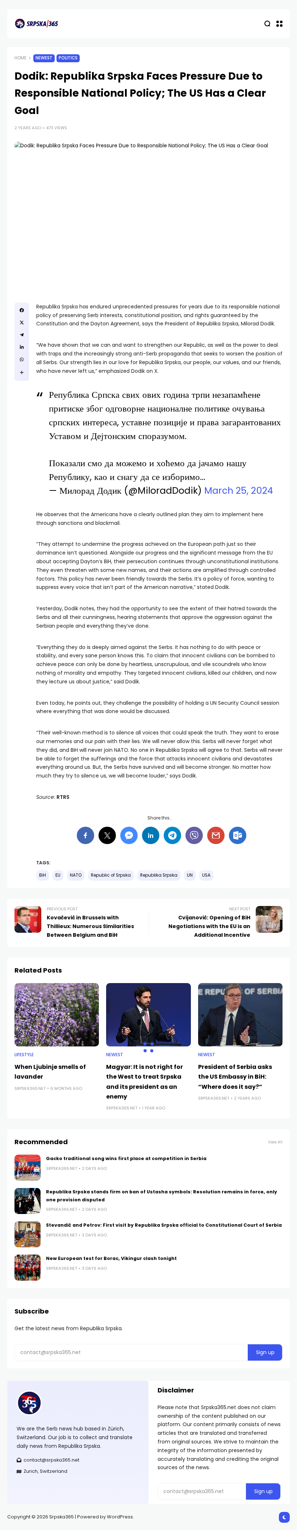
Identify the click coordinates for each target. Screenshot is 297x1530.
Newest (44, 58)
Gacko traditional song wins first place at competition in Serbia (126, 1158)
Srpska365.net (30, 1088)
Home (20, 58)
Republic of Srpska (111, 875)
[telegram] (22, 335)
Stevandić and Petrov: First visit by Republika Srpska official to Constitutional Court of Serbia (164, 1225)
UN (190, 875)
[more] (22, 372)
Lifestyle (24, 1055)
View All (275, 1142)
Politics (68, 58)
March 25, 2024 (238, 490)
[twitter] (22, 322)
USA (206, 875)
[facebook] (22, 310)
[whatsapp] (22, 359)
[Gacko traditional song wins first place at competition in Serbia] (27, 1168)
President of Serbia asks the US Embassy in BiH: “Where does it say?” (235, 1077)
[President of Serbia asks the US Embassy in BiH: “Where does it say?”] (240, 1014)
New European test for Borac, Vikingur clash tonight (111, 1258)
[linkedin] (22, 347)
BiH (42, 875)
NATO (75, 875)
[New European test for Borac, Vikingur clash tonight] (27, 1268)
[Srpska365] (36, 23)
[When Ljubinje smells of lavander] (56, 1014)
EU (57, 875)
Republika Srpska (158, 875)
